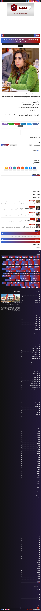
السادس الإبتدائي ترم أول (10, 280)
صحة (26, 285)
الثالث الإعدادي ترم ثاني (24, 273)
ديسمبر (30, 447)
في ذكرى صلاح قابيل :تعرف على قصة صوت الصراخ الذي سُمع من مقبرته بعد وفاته (20, 202)
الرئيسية (36, 35)
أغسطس (30, 431)
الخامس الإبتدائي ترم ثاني (14, 278)
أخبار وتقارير (18, 266)
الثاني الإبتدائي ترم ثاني (34, 275)
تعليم (4, 282)
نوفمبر (30, 449)
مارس (30, 441)
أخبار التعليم (25, 257)
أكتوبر (30, 451)
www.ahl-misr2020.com (16, 306)
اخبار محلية (24, 266)
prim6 (23, 287)
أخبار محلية (15, 44)
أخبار (34, 257)
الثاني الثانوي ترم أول (6, 275)
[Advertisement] (20, 25)
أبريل (30, 439)
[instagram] (37, 1)
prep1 (12, 285)
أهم (14, 282)
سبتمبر (30, 453)
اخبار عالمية (4, 264)
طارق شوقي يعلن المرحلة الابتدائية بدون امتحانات (26, 220)
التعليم (28, 271)
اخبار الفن (24, 262)
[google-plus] (33, 1)
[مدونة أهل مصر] (20, 9)
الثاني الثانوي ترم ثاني (34, 278)
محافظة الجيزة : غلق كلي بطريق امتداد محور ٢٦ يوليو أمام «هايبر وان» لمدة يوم (11, 303)
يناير (30, 445)
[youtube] (5, 609)
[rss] (30, 1)
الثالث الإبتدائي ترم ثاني (10, 271)
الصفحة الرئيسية (20, 44)
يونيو (30, 435)
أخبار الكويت (18, 262)
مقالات (17, 285)
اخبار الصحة (36, 262)
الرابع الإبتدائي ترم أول (34, 280)
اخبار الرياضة (15, 259)
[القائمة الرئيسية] (2, 35)
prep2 (8, 285)
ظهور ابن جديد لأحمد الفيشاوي (29, 226)
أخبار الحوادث (4, 257)
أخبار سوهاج (24, 264)
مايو (30, 437)
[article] (11, 132)
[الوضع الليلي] (38, 608)
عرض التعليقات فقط (13, 145)
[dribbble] (32, 1)
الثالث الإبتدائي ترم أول (20, 271)
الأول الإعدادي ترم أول (25, 269)
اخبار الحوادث (36, 259)
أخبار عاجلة (17, 264)
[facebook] (26, 1)
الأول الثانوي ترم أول (6, 269)
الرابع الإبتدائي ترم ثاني (25, 280)
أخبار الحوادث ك (29, 259)
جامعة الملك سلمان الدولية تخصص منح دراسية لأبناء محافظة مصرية (23, 214)
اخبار (30, 257)
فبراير (30, 443)
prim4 (33, 287)
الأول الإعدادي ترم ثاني (15, 269)
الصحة (26, 282)
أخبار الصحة (8, 259)
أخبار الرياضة (22, 259)
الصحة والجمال (20, 282)
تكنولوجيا (36, 285)
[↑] (20, 608)
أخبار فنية (36, 266)
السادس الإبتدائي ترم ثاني (34, 282)
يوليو (30, 433)
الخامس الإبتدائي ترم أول (25, 278)
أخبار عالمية (11, 264)
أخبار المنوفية (11, 262)
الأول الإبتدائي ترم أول (10, 266)
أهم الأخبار (9, 282)
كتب (21, 285)
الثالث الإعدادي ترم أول (34, 273)
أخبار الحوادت (11, 257)
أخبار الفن (30, 262)
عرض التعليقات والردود (5, 145)
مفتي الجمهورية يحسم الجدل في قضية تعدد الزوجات (25, 208)
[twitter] (28, 1)
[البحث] (2, 1)
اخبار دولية (30, 264)
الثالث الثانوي (16, 273)
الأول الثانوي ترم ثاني (35, 271)
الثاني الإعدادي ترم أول (24, 275)
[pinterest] (35, 1)
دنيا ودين (31, 285)
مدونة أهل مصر (29, 609)
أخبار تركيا (4, 262)
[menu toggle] (39, 1)
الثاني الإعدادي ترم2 (15, 275)
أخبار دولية (36, 264)
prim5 (28, 287)
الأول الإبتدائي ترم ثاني (34, 269)
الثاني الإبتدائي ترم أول (7, 273)
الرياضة (17, 280)
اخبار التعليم (18, 257)
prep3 (37, 287)
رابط (37, 589)
